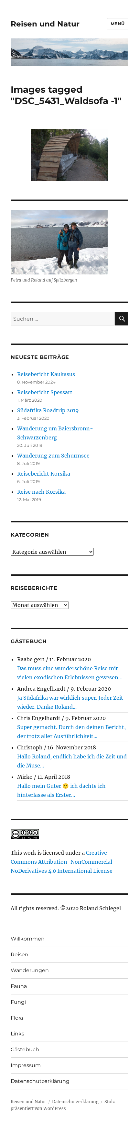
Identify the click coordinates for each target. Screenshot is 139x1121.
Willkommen (28, 939)
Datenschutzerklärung (40, 1081)
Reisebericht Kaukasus (46, 374)
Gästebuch (25, 1049)
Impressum (26, 1065)
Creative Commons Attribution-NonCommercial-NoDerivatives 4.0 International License (63, 861)
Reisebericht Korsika (43, 473)
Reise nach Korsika (41, 492)
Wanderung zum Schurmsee (53, 455)
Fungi (18, 1002)
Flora (17, 1018)
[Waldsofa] (69, 155)
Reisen (19, 954)
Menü (118, 23)
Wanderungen (30, 970)
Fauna (19, 986)
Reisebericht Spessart (44, 392)
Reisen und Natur (45, 23)
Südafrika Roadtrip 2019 (48, 410)
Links (17, 1034)
